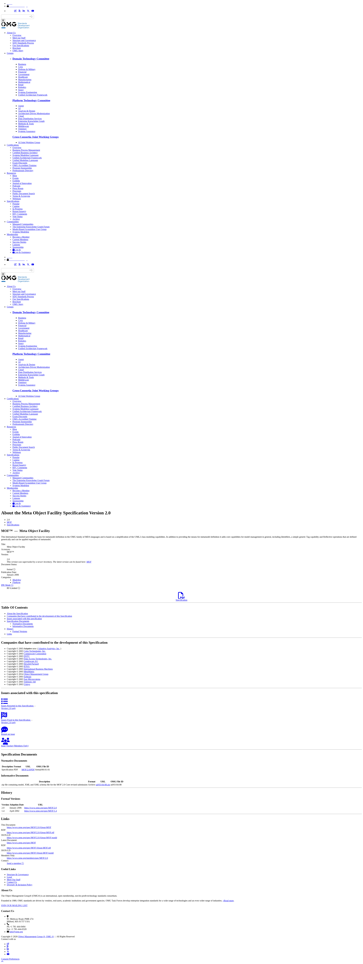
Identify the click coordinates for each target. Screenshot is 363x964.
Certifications (13, 145)
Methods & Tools (26, 123)
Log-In (17, 250)
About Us (11, 33)
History (10, 629)
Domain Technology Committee (30, 58)
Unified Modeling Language (25, 160)
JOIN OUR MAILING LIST (14, 905)
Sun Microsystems (32, 679)
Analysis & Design (26, 111)
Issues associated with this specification (24, 618)
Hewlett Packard (31, 664)
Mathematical (24, 82)
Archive (16, 219)
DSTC (27, 656)
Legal (9, 877)
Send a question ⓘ (15, 863)
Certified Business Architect (24, 152)
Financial (22, 72)
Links (9, 634)
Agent (21, 106)
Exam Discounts (19, 163)
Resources (11, 173)
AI (19, 108)
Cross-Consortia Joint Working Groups (35, 136)
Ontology (22, 129)
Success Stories (19, 242)
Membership (12, 234)
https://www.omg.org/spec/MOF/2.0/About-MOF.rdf (30, 832)
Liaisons (16, 244)
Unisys (27, 684)
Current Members (20, 239)
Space (21, 90)
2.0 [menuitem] (8, 519)
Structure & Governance (18, 874)
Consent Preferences (10, 959)
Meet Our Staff (13, 879)
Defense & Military (26, 69)
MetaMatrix (29, 671)
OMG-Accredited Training (24, 165)
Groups (10, 53)
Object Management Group (36, 674)
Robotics (22, 87)
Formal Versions (19, 631)
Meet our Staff (18, 38)
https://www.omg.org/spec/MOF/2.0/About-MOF (29, 827)
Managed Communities (22, 224)
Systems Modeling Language (25, 155)
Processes (16, 191)
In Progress (17, 209)
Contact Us (12, 882)
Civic (20, 67)
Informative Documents (23, 626)
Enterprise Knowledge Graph (31, 121)
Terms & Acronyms (21, 196)
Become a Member (20, 237)
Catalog (15, 206)
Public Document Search (23, 193)
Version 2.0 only (8, 708)
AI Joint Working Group (29, 142)
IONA (27, 666)
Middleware (23, 126)
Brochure (16, 48)
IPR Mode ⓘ (7, 585)
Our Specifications (20, 45)
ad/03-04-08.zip (103, 784)
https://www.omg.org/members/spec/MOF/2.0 (27, 858)
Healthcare (23, 77)
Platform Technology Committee (31, 100)
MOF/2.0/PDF (28, 769)
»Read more (228, 900)
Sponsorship (18, 247)
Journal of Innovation (22, 183)
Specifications (13, 201)
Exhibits (16, 181)
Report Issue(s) (19, 211)
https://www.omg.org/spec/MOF (21, 843)
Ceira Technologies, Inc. (35, 651)
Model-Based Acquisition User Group (29, 229)
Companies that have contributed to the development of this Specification (39, 616)
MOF (9, 522)
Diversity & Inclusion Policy (19, 885)
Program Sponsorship (22, 168)
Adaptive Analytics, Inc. (49, 648)
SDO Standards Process (23, 43)
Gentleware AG (31, 661)
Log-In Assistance (22, 252)
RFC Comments (19, 214)
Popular (15, 204)
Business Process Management (26, 150)
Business (22, 64)
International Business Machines (38, 669)
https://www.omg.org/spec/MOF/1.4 (40, 811)
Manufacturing (24, 79)
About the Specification (17, 613)
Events (15, 178)
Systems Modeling (20, 232)
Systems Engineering (27, 92)
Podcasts (16, 186)
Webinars (16, 198)
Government (23, 74)
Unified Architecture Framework (32, 95)
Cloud (21, 116)
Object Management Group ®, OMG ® (36, 936)
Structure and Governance (24, 40)
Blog (14, 175)
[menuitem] (184, 522)
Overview (16, 35)
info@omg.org (16, 932)
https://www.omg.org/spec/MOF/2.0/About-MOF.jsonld (32, 837)
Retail (20, 84)
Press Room (17, 188)
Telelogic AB (30, 682)
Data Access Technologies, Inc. (38, 659)
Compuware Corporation (35, 653)
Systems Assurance (26, 131)
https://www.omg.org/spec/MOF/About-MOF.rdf (29, 848)
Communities (13, 221)
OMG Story (17, 50)
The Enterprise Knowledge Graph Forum (30, 227)
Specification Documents (18, 621)
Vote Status (17, 216)
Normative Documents (22, 624)
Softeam (27, 676)
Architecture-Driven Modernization (34, 113)
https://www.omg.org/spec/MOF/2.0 (40, 808)
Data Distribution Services (30, 118)
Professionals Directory (22, 170)
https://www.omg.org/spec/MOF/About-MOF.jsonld (30, 853)
